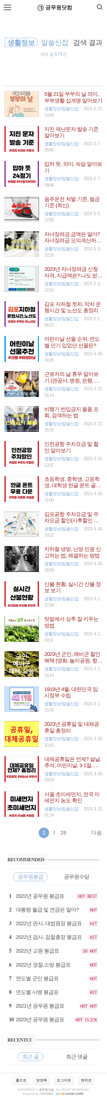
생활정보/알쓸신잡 (61, 108)
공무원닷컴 (58, 7)
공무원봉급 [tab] (30, 877)
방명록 (41, 1080)
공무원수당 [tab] (76, 877)
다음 (96, 833)
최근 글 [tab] (30, 1057)
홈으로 (21, 1080)
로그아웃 (64, 1080)
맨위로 (86, 1080)
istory (46, 1093)
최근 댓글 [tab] (76, 1057)
